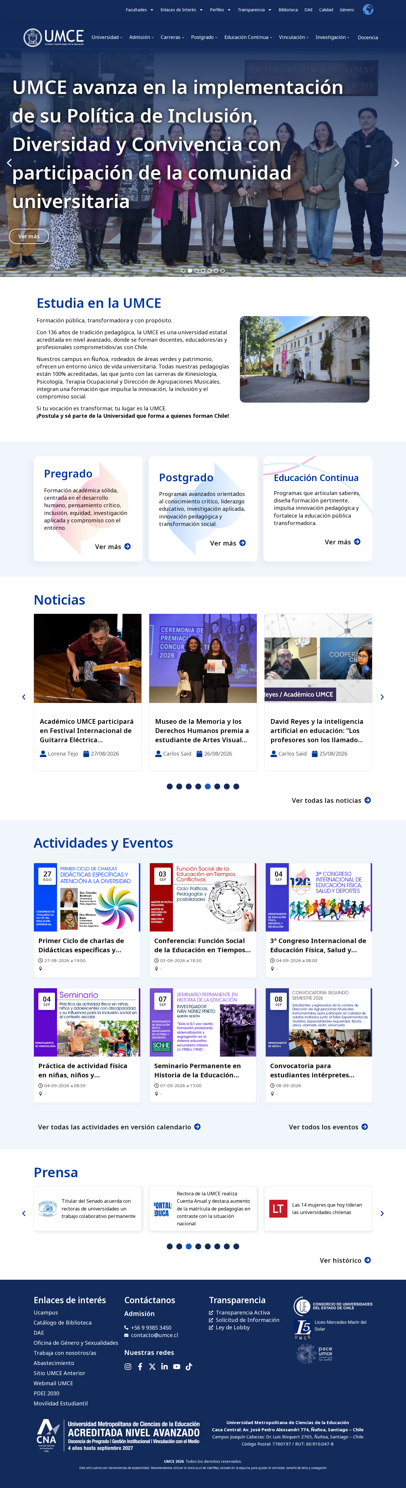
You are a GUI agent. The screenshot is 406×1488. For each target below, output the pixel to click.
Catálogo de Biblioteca (63, 1322)
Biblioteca (288, 9)
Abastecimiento (54, 1362)
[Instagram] (128, 1366)
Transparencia (251, 9)
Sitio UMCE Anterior (59, 1373)
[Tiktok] (189, 1366)
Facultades (136, 9)
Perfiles (217, 9)
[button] (203, 163)
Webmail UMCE (53, 1383)
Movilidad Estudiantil (61, 1403)
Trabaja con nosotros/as (65, 1352)
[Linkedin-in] (164, 1366)
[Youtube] (176, 1366)
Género (347, 9)
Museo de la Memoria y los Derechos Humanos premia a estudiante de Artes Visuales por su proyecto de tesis (87, 730)
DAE (308, 9)
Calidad (326, 9)
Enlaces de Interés (178, 9)
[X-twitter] (152, 1366)
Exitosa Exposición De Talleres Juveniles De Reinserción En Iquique (308, 730)
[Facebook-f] (140, 1366)
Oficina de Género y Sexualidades (76, 1342)
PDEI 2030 (46, 1393)
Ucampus (46, 1312)
